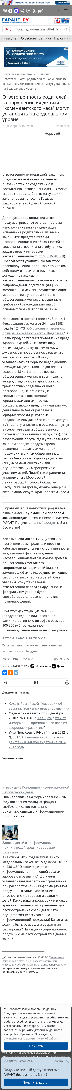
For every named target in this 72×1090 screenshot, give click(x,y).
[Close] (67, 1061)
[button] (58, 11)
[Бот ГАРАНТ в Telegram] (28, 10)
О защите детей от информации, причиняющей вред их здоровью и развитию (38, 723)
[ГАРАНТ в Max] (16, 10)
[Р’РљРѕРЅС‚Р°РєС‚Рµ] (4, 672)
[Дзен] (10, 11)
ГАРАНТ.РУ (26, 658)
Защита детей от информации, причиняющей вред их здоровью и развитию (30, 847)
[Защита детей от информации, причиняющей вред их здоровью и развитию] (10, 832)
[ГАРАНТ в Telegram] (22, 10)
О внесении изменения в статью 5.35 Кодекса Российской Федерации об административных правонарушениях (34, 961)
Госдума (31, 651)
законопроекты (13, 651)
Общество (63, 126)
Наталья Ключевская (30, 638)
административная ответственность (36, 645)
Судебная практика (36, 38)
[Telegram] (16, 672)
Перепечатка (60, 658)
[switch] (8, 29)
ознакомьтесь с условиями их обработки (32, 1038)
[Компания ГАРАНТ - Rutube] (40, 10)
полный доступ (43, 522)
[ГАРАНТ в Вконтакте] (4, 10)
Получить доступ (36, 1082)
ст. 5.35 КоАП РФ (51, 256)
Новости (42, 666)
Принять (36, 1046)
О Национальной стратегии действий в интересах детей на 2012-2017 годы (37, 742)
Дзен (60, 666)
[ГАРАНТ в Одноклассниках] (34, 10)
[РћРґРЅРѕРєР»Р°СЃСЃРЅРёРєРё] (10, 672)
